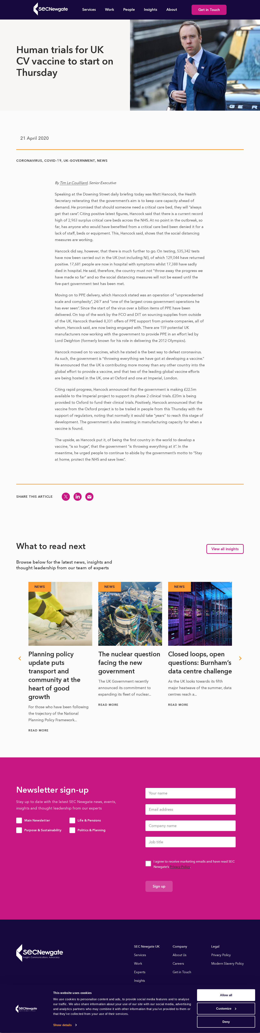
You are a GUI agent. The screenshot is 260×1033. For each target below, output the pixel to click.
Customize (223, 1008)
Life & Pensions (89, 820)
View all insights (225, 549)
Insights (150, 9)
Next (240, 658)
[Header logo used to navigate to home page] (51, 8)
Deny (226, 1021)
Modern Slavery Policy (227, 963)
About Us (179, 955)
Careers (178, 963)
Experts (139, 972)
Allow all (226, 995)
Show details (62, 1025)
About (171, 9)
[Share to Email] (89, 497)
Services (89, 9)
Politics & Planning (91, 830)
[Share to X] (66, 497)
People (129, 9)
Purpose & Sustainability (42, 830)
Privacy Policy (180, 867)
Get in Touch (209, 10)
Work (109, 9)
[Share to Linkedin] (78, 497)
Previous (19, 658)
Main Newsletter (37, 820)
